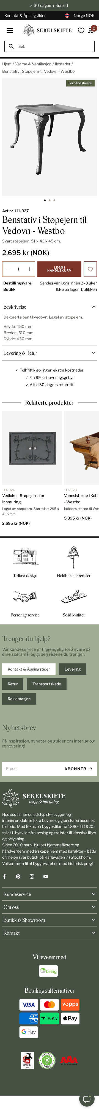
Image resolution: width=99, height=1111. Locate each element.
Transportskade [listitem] (46, 684)
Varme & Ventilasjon (33, 64)
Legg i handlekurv (59, 269)
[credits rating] (69, 1060)
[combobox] (54, 46)
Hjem (7, 64)
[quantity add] (29, 269)
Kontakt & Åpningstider (25, 15)
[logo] (48, 30)
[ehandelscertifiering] (47, 1060)
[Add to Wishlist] (90, 269)
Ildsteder (63, 64)
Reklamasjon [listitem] (19, 698)
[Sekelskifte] (49, 798)
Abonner (75, 768)
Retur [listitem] (13, 684)
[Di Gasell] (27, 1060)
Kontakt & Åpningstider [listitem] (29, 669)
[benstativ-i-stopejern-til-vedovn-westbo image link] (49, 137)
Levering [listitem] (73, 669)
